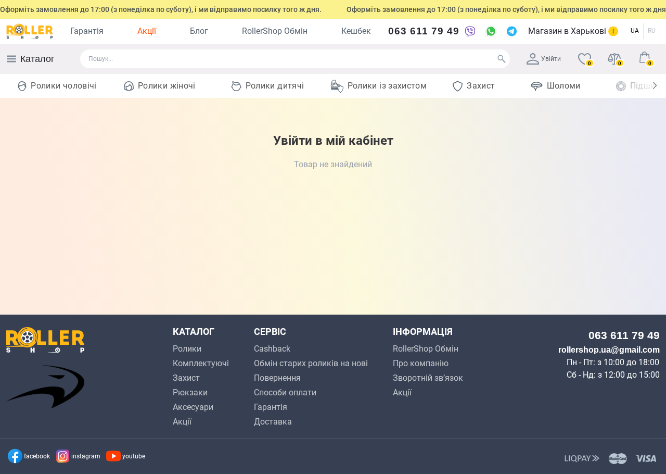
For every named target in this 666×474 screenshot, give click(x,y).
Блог (199, 31)
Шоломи (564, 86)
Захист (481, 86)
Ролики (187, 349)
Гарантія (87, 31)
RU (652, 30)
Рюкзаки (190, 392)
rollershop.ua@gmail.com (609, 349)
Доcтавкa (273, 422)
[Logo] (29, 31)
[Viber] (470, 31)
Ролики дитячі (275, 86)
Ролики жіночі (167, 86)
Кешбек (356, 31)
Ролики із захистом (387, 86)
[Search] (501, 59)
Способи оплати (285, 392)
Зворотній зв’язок (428, 378)
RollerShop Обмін (275, 31)
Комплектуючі (201, 363)
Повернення (277, 378)
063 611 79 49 (423, 31)
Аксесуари (193, 407)
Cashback (272, 349)
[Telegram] (511, 31)
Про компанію (421, 363)
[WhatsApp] (490, 31)
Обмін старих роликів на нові (311, 363)
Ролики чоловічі (63, 86)
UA (635, 30)
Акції (146, 31)
